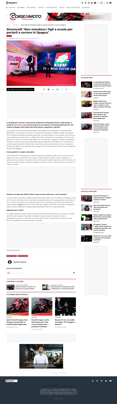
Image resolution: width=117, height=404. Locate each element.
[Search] (98, 3)
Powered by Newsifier (58, 398)
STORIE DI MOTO (51, 7)
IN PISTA (41, 7)
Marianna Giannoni (15, 38)
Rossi (20, 204)
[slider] (39, 367)
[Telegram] (57, 89)
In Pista (96, 98)
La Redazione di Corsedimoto (50, 386)
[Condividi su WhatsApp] (44, 89)
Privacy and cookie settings (58, 373)
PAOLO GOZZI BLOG (73, 7)
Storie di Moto (98, 88)
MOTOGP (12, 7)
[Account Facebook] (85, 3)
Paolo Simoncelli (19, 125)
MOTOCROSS (31, 7)
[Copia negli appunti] (62, 89)
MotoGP (9, 36)
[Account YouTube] (95, 3)
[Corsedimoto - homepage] (13, 2)
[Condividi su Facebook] (48, 89)
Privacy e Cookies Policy (68, 386)
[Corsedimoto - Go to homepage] (12, 381)
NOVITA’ (62, 7)
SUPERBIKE (21, 7)
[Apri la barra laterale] (6, 8)
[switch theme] (107, 3)
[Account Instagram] (89, 3)
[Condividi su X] (53, 89)
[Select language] (102, 3)
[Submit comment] (74, 273)
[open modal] (110, 3)
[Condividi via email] (66, 89)
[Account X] (82, 3)
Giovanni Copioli (22, 256)
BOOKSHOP (86, 7)
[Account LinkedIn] (92, 3)
